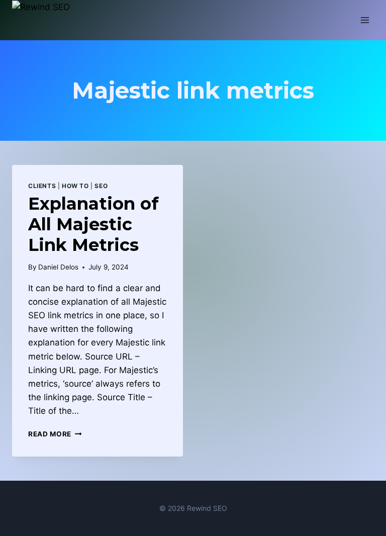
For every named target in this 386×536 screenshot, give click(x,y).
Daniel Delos (58, 267)
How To (75, 186)
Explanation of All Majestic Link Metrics (93, 224)
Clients (42, 186)
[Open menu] (364, 20)
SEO (101, 186)
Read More (55, 434)
